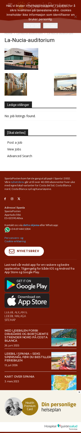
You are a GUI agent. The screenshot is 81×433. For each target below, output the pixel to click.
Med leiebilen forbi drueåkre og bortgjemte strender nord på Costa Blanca (26, 335)
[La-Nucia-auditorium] (21, 68)
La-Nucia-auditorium (30, 33)
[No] (75, 16)
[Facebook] (5, 199)
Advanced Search (19, 156)
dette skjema (31, 225)
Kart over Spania (19, 376)
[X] (19, 199)
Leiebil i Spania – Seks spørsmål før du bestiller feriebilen (27, 357)
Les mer (50, 25)
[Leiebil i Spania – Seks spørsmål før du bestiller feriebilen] (63, 360)
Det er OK (32, 25)
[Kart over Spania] (63, 383)
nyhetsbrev (17, 182)
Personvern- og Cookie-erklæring (15, 239)
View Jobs (14, 149)
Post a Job (14, 142)
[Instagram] (12, 199)
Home (8, 33)
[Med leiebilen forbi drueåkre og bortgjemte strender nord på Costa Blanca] (63, 337)
